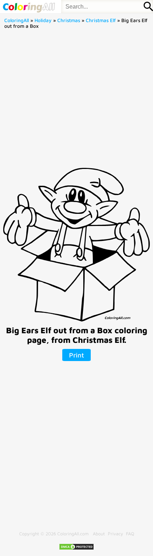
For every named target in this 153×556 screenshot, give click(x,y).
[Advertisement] (76, 100)
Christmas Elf (101, 20)
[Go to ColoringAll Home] (28, 6)
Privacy (115, 533)
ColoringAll (16, 20)
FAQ (130, 533)
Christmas (68, 20)
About (99, 533)
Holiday (43, 20)
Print (76, 355)
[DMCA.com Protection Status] (76, 548)
